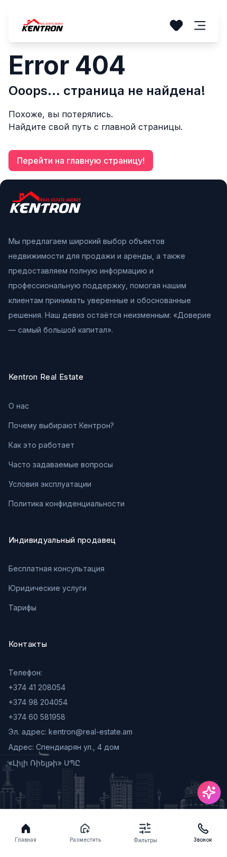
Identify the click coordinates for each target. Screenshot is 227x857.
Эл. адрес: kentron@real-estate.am (70, 731)
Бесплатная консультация (56, 568)
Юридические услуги (47, 587)
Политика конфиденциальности (66, 503)
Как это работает (41, 444)
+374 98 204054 (38, 702)
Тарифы (22, 607)
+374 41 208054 (36, 687)
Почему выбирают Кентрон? (61, 425)
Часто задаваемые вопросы (60, 464)
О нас (18, 405)
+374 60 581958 (36, 716)
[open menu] (200, 25)
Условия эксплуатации (49, 483)
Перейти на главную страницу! (81, 160)
